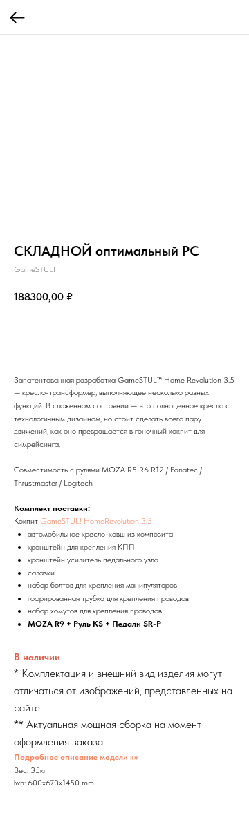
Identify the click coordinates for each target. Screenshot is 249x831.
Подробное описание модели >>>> (76, 757)
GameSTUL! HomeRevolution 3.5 (96, 521)
